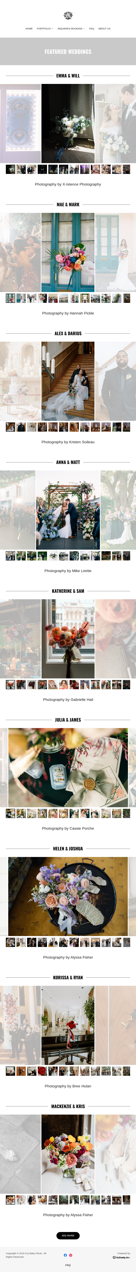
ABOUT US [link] (104, 28)
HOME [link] (29, 28)
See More (68, 1235)
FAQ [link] (91, 28)
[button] (45, 28)
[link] (68, 15)
